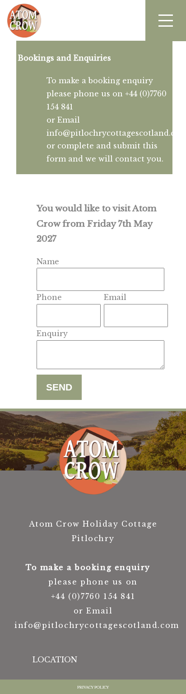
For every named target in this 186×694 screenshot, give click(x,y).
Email (115, 297)
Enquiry (52, 333)
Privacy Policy (93, 687)
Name (48, 261)
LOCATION (55, 659)
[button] (165, 20)
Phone (49, 297)
